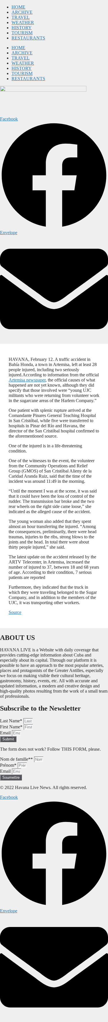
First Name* (12, 726)
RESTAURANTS (28, 37)
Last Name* (11, 720)
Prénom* (9, 765)
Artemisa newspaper (27, 379)
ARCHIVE (22, 12)
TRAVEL (21, 17)
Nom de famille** (17, 759)
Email (6, 732)
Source (15, 612)
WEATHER (23, 22)
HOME (18, 7)
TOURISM (22, 32)
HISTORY (22, 27)
